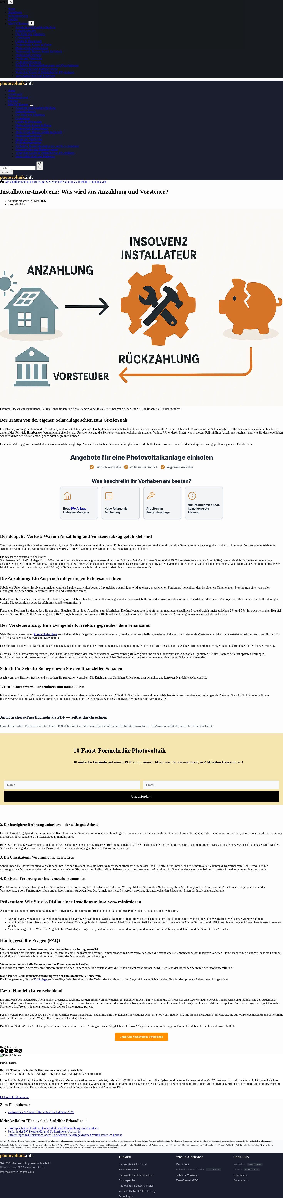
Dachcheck (182, 1164)
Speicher (13, 101)
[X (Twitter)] (7, 1051)
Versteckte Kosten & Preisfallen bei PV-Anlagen (44, 153)
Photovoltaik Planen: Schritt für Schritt (38, 132)
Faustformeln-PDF (187, 1180)
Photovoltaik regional (28, 135)
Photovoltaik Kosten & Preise (33, 125)
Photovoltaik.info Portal (133, 1164)
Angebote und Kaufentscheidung (35, 108)
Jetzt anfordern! (141, 796)
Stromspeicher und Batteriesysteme (36, 149)
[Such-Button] (39, 165)
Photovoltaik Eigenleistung (31, 128)
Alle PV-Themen (18, 104)
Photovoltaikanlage (45, 634)
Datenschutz (241, 1180)
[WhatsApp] (20, 1051)
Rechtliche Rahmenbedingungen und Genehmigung (47, 146)
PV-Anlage (40, 979)
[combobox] (18, 168)
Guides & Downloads (28, 121)
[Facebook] (2, 1051)
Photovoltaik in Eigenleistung (136, 1174)
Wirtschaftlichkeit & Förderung (137, 1191)
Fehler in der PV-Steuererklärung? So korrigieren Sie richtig (44, 1131)
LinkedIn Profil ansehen (14, 1097)
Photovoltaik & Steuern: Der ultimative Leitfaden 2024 (41, 1112)
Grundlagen (15, 94)
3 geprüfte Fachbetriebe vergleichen (141, 1036)
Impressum (240, 1174)
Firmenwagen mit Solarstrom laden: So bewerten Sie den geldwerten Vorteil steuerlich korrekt (65, 1135)
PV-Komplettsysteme (28, 142)
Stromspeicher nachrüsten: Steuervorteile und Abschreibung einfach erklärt (53, 1128)
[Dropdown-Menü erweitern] (31, 105)
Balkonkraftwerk (18, 97)
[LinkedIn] (11, 1051)
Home (11, 90)
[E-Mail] (16, 1051)
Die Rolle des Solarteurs (30, 114)
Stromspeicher (127, 1180)
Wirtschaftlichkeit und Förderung (35, 156)
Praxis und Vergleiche (28, 139)
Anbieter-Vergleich (187, 1174)
